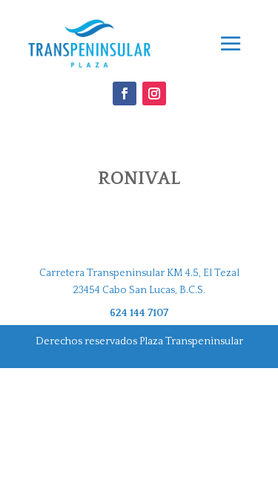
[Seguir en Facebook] (124, 93)
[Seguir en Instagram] (154, 93)
